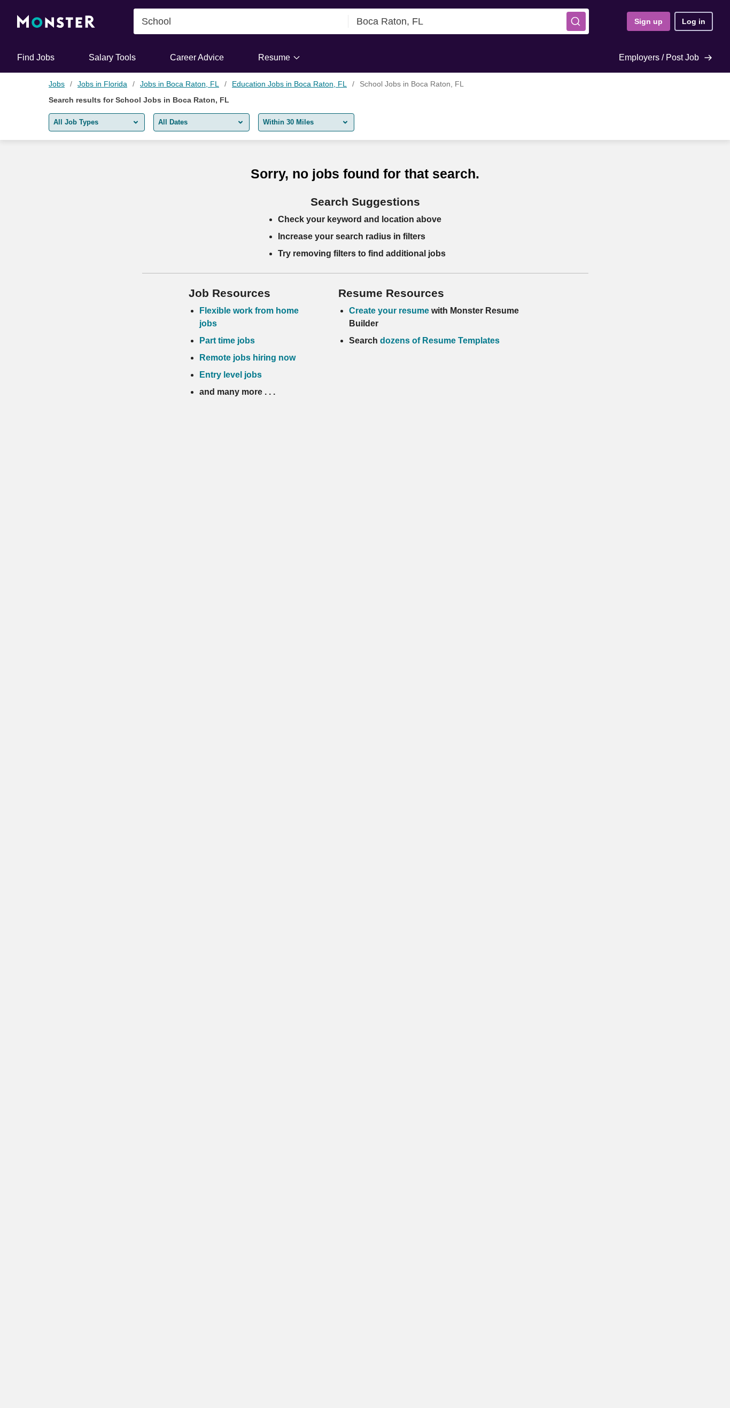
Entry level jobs (230, 374)
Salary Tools (112, 57)
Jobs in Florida (102, 84)
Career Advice (197, 57)
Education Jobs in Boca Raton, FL (289, 84)
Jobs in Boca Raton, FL (179, 84)
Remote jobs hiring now (247, 357)
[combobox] (241, 21)
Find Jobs (36, 57)
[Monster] (56, 21)
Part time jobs (227, 340)
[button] (576, 21)
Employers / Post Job (659, 57)
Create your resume (390, 310)
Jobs (57, 84)
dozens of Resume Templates (440, 340)
